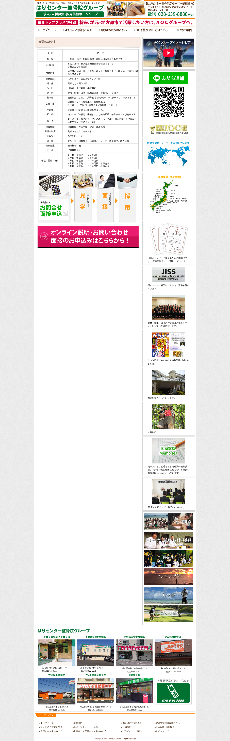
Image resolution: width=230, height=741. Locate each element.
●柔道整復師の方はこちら (167, 723)
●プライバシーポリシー (132, 731)
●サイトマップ (161, 731)
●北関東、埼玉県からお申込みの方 (89, 731)
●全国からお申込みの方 (50, 731)
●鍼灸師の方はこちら (131, 723)
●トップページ (46, 723)
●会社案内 (77, 723)
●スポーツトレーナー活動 (85, 727)
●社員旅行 (126, 727)
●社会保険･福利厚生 (164, 727)
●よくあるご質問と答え (50, 727)
